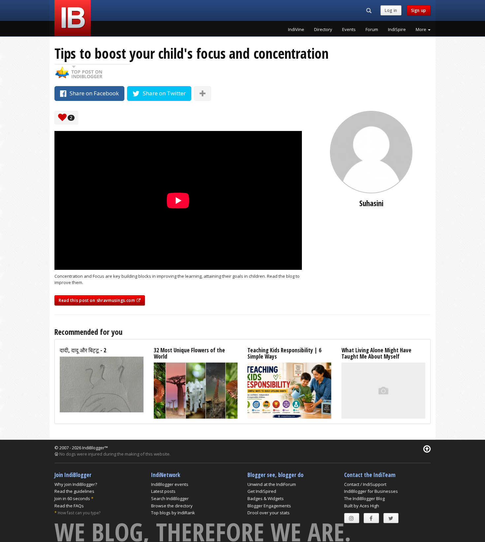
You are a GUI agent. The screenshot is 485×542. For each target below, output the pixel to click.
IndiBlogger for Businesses (371, 491)
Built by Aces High (361, 506)
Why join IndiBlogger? (75, 484)
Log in (391, 10)
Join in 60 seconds (72, 498)
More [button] (421, 29)
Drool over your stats (268, 513)
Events (349, 29)
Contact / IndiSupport (365, 484)
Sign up (418, 10)
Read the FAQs (69, 506)
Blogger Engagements (269, 506)
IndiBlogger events (169, 484)
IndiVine (296, 29)
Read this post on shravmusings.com (98, 300)
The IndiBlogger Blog (364, 498)
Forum (372, 29)
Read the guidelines (74, 491)
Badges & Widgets (265, 498)
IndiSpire (397, 29)
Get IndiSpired (261, 491)
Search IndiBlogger (170, 498)
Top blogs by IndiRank (173, 513)
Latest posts (163, 491)
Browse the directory (172, 506)
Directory (323, 29)
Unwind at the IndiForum (271, 484)
